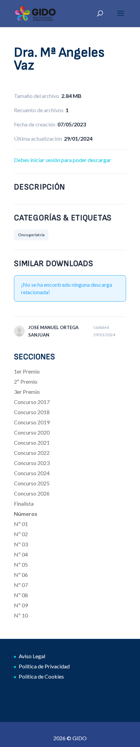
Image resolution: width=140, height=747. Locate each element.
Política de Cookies (41, 676)
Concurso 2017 (32, 402)
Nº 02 (21, 534)
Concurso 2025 (32, 483)
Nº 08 (21, 595)
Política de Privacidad (44, 666)
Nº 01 (21, 524)
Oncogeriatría (31, 234)
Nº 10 (21, 615)
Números (25, 513)
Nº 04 (21, 554)
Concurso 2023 (32, 463)
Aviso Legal (32, 656)
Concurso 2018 (32, 412)
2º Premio (25, 381)
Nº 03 (21, 544)
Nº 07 (21, 585)
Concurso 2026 (32, 493)
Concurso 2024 (32, 473)
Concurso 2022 (32, 452)
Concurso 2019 (32, 422)
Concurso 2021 (32, 442)
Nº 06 (21, 574)
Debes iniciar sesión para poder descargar (62, 160)
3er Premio (27, 391)
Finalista (24, 503)
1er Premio (27, 371)
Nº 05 (21, 564)
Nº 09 (21, 605)
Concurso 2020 (32, 432)
